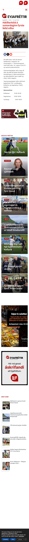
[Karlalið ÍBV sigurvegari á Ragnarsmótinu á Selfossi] (14, 205)
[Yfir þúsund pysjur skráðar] (14, 263)
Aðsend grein (7, 160)
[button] (26, 9)
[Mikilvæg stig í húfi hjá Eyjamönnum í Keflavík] (14, 244)
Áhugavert (7, 180)
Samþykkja (5, 539)
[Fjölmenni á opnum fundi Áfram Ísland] (14, 283)
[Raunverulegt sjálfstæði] (14, 166)
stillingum (21, 536)
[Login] (21, 3)
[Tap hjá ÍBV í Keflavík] (14, 147)
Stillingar (20, 539)
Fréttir (10, 20)
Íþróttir (6, 141)
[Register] (26, 3)
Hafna (13, 539)
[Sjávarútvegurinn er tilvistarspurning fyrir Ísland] (14, 185)
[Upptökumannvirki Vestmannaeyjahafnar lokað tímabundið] (14, 224)
